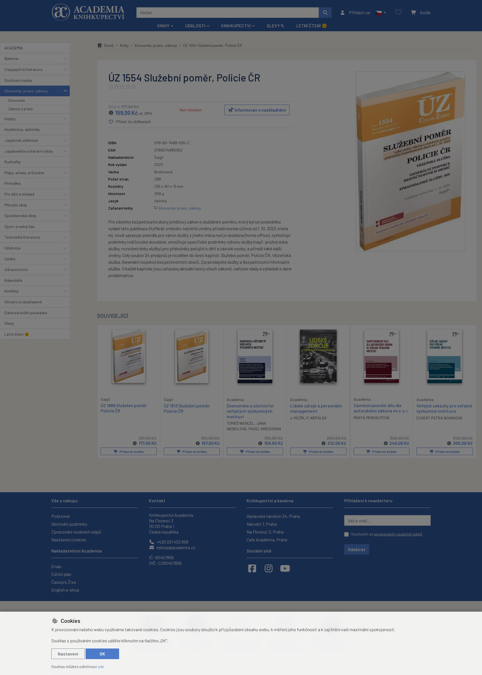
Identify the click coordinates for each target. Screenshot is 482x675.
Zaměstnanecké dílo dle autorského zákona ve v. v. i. (381, 408)
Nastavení (68, 653)
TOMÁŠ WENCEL (240, 423)
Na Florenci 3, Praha (265, 531)
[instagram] (268, 568)
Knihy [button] (163, 25)
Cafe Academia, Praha (267, 539)
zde (101, 666)
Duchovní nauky (18, 80)
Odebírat (356, 549)
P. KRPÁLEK (316, 417)
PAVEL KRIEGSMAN (265, 428)
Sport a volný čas (19, 226)
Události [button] (195, 25)
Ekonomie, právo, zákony (26, 90)
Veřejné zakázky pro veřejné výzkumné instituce (444, 408)
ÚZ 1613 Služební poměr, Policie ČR (187, 408)
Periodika (12, 183)
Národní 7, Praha (262, 524)
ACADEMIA (13, 47)
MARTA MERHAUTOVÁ (372, 417)
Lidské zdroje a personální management (316, 408)
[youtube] (285, 568)
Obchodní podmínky (69, 524)
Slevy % (275, 25)
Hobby (10, 118)
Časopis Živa (63, 582)
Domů (109, 45)
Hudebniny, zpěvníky (22, 129)
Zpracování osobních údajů (76, 531)
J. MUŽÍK (297, 417)
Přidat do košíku (131, 451)
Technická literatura (22, 237)
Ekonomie (16, 100)
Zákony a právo (20, 109)
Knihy (124, 45)
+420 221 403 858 (172, 541)
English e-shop (65, 589)
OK (102, 653)
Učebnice (12, 248)
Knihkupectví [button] (236, 25)
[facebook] (252, 568)
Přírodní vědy (15, 205)
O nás (56, 566)
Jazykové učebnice (21, 140)
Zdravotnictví (16, 269)
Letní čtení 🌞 (311, 25)
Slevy (9, 323)
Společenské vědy (20, 215)
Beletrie (11, 58)
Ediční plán (61, 574)
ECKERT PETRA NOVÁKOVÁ (439, 417)
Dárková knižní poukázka (25, 312)
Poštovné (60, 516)
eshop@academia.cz (176, 547)
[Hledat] (325, 12)
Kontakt (157, 500)
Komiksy (11, 291)
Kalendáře (13, 280)
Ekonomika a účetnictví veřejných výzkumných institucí (250, 411)
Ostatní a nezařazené (23, 301)
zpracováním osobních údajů (398, 534)
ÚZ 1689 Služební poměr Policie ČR (124, 408)
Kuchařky (12, 161)
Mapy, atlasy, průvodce (24, 172)
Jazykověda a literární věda (28, 151)
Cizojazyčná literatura (23, 69)
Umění (9, 258)
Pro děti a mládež (19, 194)
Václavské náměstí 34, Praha (273, 516)
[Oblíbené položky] (398, 12)
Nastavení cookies (68, 539)
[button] (380, 12)
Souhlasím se (386, 534)
